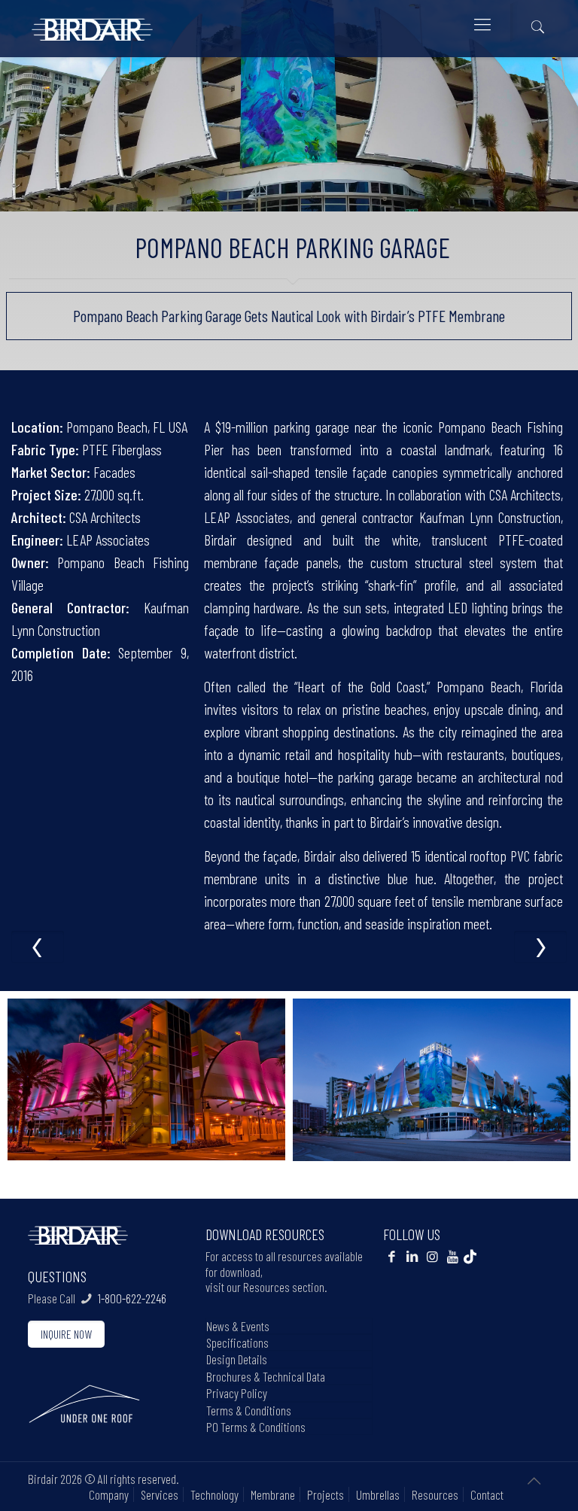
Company (109, 1494)
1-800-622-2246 (132, 1298)
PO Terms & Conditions (256, 1426)
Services (159, 1494)
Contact (486, 1494)
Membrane (273, 1494)
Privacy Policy (236, 1392)
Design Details (236, 1359)
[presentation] (37, 947)
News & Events (237, 1325)
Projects (325, 1494)
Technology (214, 1494)
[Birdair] (92, 23)
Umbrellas (378, 1494)
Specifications (237, 1342)
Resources (435, 1494)
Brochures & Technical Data (265, 1376)
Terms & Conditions (248, 1410)
